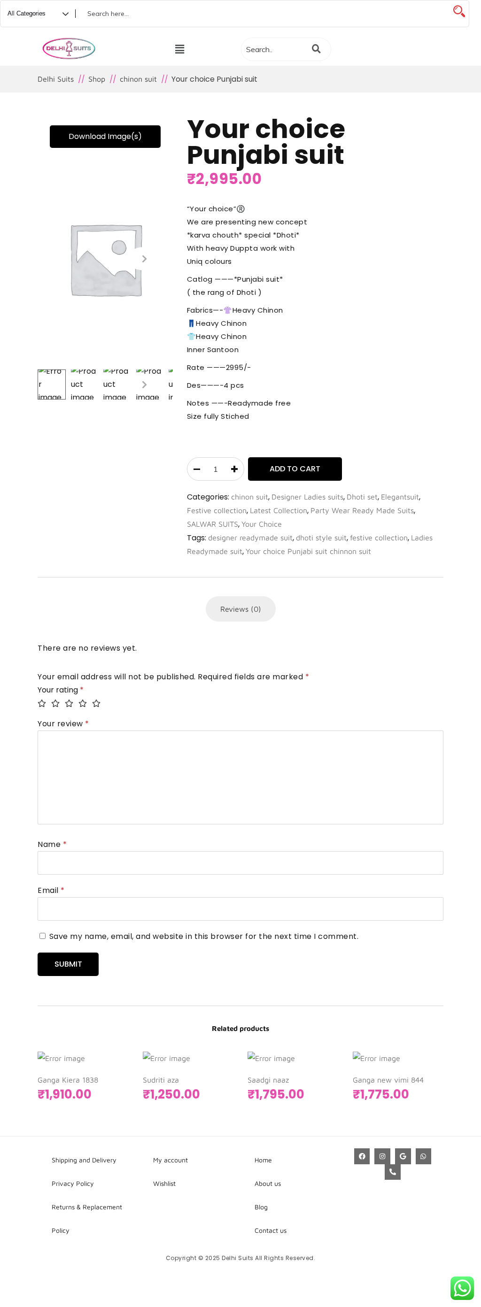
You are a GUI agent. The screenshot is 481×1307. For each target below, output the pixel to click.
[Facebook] (362, 1156)
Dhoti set (362, 496)
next (144, 258)
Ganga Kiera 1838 (68, 1080)
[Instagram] (382, 1156)
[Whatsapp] (424, 1156)
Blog (261, 1207)
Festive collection (217, 510)
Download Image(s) (105, 136)
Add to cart (295, 468)
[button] (179, 49)
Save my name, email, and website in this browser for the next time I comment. (204, 936)
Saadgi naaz (268, 1080)
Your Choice (261, 524)
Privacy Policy (73, 1183)
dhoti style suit (321, 537)
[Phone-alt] (393, 1172)
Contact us (271, 1230)
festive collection (379, 537)
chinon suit (249, 496)
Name (52, 844)
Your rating (61, 689)
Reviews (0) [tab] (240, 609)
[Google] (403, 1156)
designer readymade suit (250, 537)
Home (263, 1160)
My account (170, 1160)
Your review (63, 723)
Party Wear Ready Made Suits (362, 510)
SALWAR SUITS (212, 524)
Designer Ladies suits (307, 496)
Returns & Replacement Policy (87, 1218)
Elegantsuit (400, 496)
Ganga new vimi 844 (388, 1080)
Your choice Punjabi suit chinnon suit (308, 551)
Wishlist (164, 1183)
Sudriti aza (161, 1080)
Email (51, 890)
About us (268, 1183)
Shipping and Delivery (84, 1160)
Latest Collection (278, 510)
